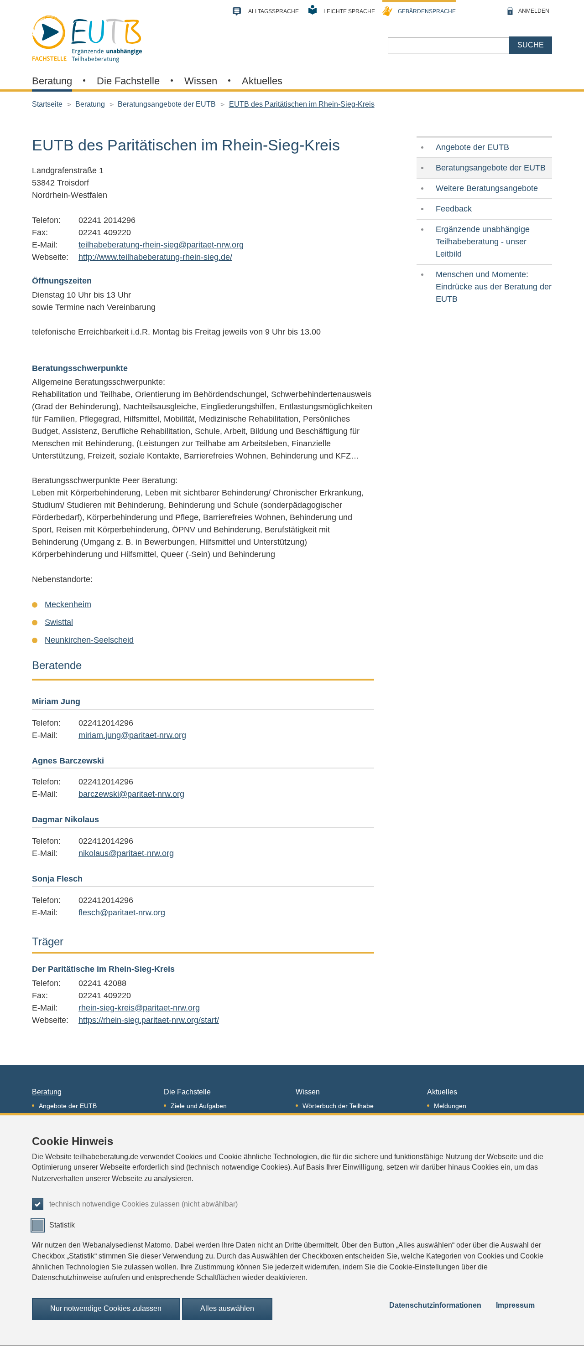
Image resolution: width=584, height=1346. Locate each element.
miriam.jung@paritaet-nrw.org (132, 735)
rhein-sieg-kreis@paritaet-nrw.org (139, 1007)
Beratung (52, 81)
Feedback (454, 208)
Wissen (200, 81)
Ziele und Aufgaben (199, 1105)
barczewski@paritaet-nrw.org (131, 794)
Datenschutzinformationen (435, 1305)
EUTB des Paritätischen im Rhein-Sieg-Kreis (302, 104)
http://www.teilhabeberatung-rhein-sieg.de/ (155, 257)
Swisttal (59, 622)
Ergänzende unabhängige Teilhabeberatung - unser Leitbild (483, 241)
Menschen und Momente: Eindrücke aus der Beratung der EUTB (494, 287)
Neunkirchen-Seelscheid (89, 640)
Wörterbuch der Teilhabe (338, 1105)
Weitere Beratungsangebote (487, 188)
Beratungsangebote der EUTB (167, 104)
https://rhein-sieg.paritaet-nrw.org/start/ (148, 1020)
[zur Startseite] (87, 37)
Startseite (47, 104)
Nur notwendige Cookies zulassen (106, 1309)
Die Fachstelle (128, 81)
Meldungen (450, 1105)
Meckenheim (68, 604)
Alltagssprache (273, 11)
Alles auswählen (227, 1309)
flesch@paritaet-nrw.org (121, 912)
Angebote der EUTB (472, 147)
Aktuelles (262, 81)
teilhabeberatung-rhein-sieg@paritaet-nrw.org (161, 244)
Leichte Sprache (349, 11)
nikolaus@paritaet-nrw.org (126, 853)
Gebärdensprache (427, 11)
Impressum (515, 1305)
